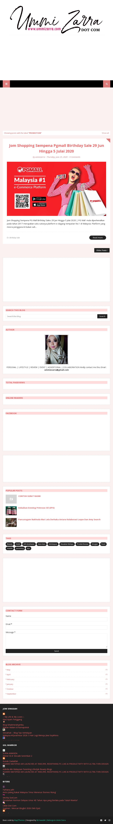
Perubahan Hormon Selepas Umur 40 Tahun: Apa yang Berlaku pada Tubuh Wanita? (40, 800)
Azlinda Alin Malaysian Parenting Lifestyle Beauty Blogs (27, 769)
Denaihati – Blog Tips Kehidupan (17, 732)
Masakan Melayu (67, 544)
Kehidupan (53, 544)
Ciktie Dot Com (9, 805)
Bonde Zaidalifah (10, 761)
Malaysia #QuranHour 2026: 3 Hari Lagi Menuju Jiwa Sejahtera (30, 735)
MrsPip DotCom (10, 797)
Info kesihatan (29, 544)
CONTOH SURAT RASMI (29, 496)
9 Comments (74, 157)
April (57, 674)
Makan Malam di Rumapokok (16, 727)
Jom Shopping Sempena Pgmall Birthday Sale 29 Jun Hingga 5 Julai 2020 (56, 148)
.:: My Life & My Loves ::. (13, 716)
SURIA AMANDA (10, 753)
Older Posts (101, 250)
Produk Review (82, 544)
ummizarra (40, 157)
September (57, 694)
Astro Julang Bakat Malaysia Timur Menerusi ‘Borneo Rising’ (29, 792)
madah (10, 548)
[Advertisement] (56, 55)
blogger (95, 544)
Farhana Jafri (8, 789)
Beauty (9, 544)
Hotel (18, 544)
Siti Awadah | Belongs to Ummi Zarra (51, 820)
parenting (20, 548)
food (103, 544)
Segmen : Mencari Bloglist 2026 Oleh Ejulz (21, 808)
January (57, 684)
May (57, 669)
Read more (98, 237)
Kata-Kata (41, 544)
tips (28, 548)
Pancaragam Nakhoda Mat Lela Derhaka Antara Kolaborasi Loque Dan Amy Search (59, 519)
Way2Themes (19, 820)
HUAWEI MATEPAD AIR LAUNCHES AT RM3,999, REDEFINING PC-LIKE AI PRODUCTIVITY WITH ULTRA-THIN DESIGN (55, 764)
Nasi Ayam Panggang (12, 719)
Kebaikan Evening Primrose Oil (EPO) (36, 507)
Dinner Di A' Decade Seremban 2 (17, 756)
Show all (105, 133)
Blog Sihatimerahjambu (13, 724)
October (57, 689)
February (57, 679)
